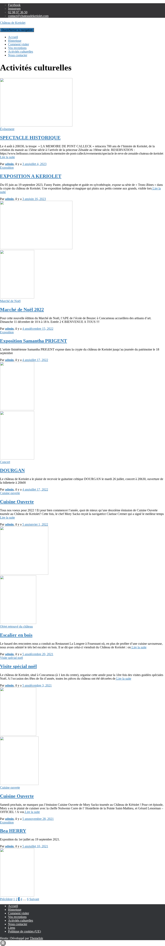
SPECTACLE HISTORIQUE (30, 137)
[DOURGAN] (17, 458)
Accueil (13, 37)
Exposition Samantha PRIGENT (33, 340)
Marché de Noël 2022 (22, 309)
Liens (11, 927)
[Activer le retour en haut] (3, 943)
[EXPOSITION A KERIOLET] (36, 248)
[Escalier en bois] (18, 623)
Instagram (14, 8)
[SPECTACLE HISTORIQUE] (36, 125)
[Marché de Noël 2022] (17, 297)
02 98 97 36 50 (17, 12)
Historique (14, 40)
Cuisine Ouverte (17, 501)
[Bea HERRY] (17, 895)
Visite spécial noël (11, 657)
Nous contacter (17, 55)
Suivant (34, 899)
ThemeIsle (36, 938)
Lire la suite (7, 157)
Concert (5, 462)
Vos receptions (17, 48)
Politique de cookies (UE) (24, 931)
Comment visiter (18, 44)
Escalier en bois (16, 635)
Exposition (7, 167)
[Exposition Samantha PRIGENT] (17, 409)
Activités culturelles (20, 51)
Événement (7, 129)
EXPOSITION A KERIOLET (30, 176)
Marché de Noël (10, 301)
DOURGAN (12, 470)
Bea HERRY (13, 830)
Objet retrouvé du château (16, 626)
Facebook (14, 5)
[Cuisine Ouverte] (24, 573)
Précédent (6, 899)
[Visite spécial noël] (18, 734)
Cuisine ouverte (10, 493)
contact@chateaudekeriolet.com (28, 16)
